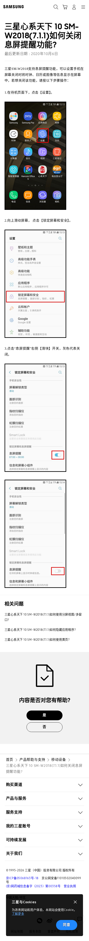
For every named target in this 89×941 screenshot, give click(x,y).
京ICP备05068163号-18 (22, 878)
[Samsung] (13, 6)
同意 (66, 925)
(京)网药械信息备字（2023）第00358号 (33, 886)
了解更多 (18, 914)
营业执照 (70, 886)
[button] (44, 785)
